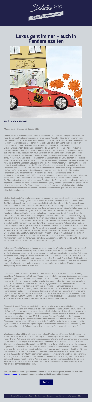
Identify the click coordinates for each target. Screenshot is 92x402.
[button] (46, 382)
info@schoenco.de (12, 374)
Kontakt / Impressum (19, 396)
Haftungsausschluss (74, 396)
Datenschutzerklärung (55, 396)
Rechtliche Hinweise (37, 396)
